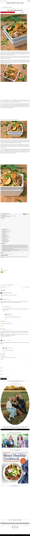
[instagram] (14, 527)
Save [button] (23, 214)
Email (1, 370)
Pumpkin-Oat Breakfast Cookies (5, 287)
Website (1, 374)
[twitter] (12, 527)
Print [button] (24, 214)
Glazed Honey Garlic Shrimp (25, 287)
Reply (2, 296)
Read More (15, 429)
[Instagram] (8, 494)
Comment (2, 359)
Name (1, 367)
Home (1, 7)
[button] (29, 1)
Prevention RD (15, 3)
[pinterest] (17, 527)
